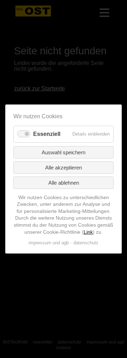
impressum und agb (49, 242)
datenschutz (85, 242)
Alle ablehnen (63, 183)
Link (88, 231)
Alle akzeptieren (63, 168)
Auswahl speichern (63, 152)
